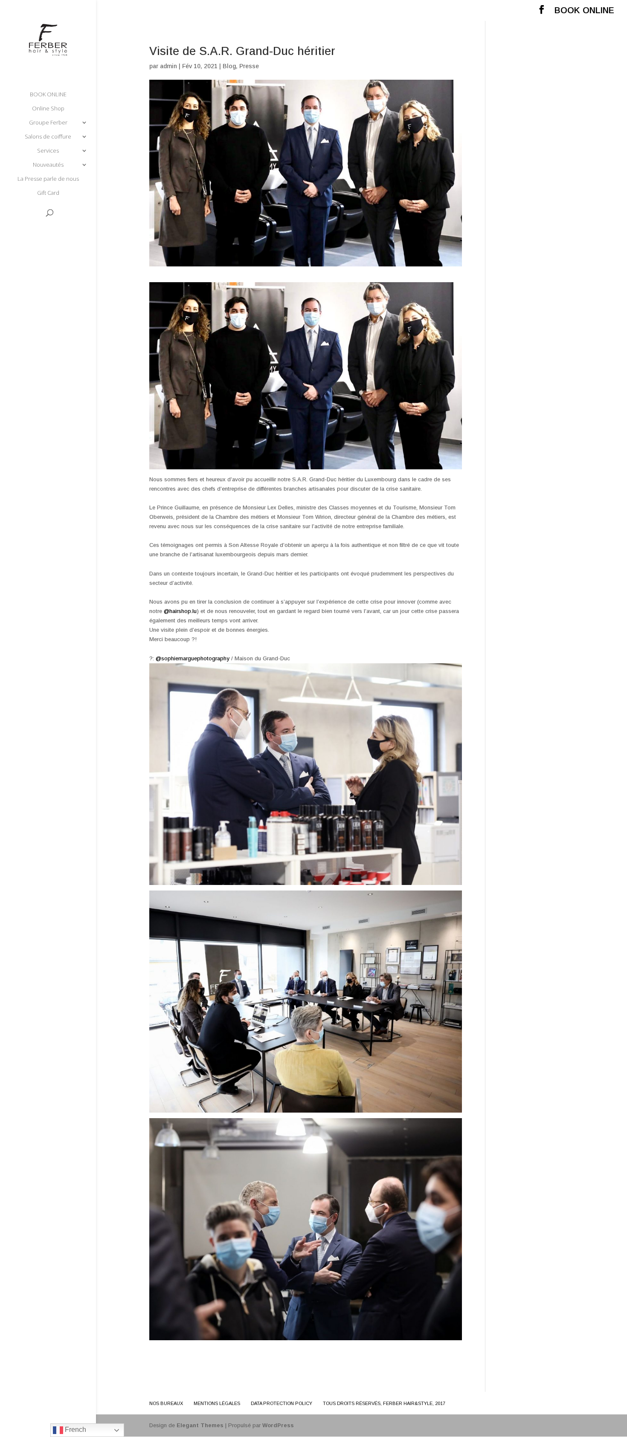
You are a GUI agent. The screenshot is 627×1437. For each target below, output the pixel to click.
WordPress (278, 1425)
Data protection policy (281, 1403)
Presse (249, 66)
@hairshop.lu (180, 611)
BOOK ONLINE (584, 10)
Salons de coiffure (48, 136)
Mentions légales (217, 1403)
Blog (229, 66)
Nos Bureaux (166, 1403)
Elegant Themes (200, 1425)
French (74, 1429)
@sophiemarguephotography (192, 658)
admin (168, 66)
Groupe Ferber (48, 122)
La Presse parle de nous (48, 179)
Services (48, 150)
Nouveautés (48, 165)
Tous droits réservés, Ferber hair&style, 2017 (384, 1403)
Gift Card (48, 193)
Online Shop (48, 108)
